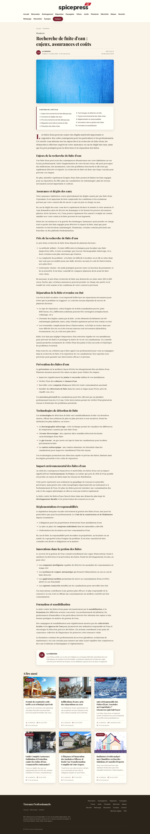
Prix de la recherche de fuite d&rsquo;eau (55, 120)
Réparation (59, 14)
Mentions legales (115, 811)
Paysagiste (70, 14)
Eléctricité (104, 14)
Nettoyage (27, 19)
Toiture (79, 14)
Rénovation (35, 14)
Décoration (38, 19)
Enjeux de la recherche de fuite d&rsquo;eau (56, 114)
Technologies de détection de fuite (90, 113)
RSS (125, 811)
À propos (47, 19)
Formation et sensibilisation (87, 125)
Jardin (86, 14)
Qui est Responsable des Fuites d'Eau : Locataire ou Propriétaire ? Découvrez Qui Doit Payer (108, 705)
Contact (58, 19)
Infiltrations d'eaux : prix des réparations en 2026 (72, 703)
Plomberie (95, 14)
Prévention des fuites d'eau (50, 126)
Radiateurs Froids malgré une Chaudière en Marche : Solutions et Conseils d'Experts (110, 759)
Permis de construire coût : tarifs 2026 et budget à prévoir (39, 703)
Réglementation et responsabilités (89, 119)
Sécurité (121, 14)
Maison (113, 14)
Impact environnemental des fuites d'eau (92, 116)
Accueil (26, 14)
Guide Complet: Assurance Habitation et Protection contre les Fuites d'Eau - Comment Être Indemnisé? (38, 760)
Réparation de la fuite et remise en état (54, 123)
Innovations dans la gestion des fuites (91, 122)
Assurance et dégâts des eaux (51, 117)
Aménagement (47, 14)
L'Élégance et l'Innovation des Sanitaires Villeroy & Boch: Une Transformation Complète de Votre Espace (73, 760)
